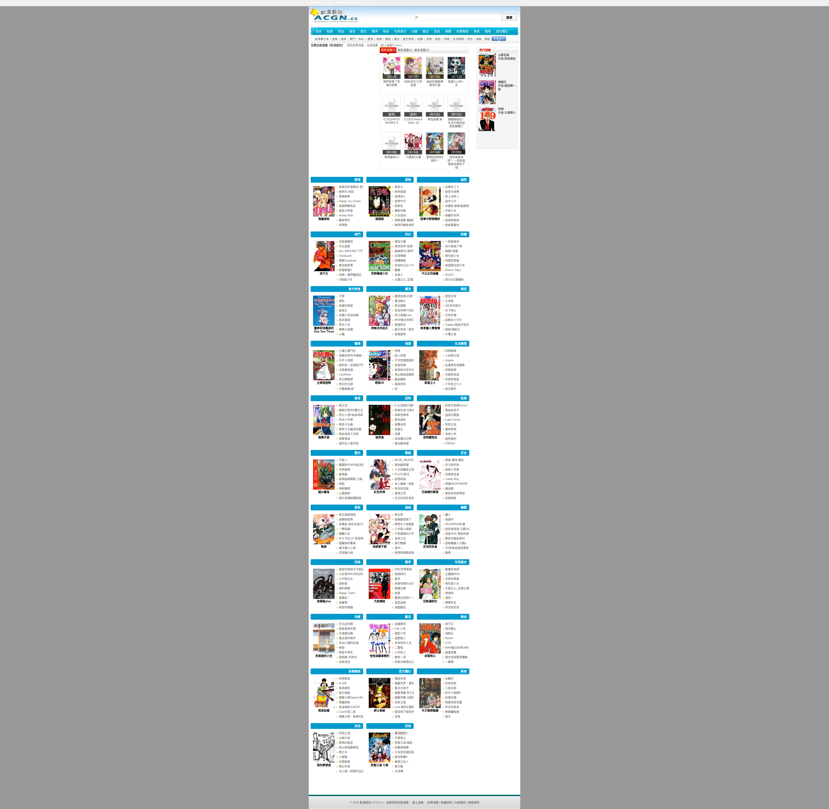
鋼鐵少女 (344, 533)
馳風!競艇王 (452, 329)
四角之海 (344, 733)
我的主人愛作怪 (349, 443)
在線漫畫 (403, 802)
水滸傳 (399, 771)
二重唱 (399, 647)
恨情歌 (343, 224)
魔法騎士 (400, 300)
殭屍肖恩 (400, 678)
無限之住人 (402, 761)
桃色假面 (400, 191)
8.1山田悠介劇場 (405, 405)
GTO (448, 642)
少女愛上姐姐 (403, 528)
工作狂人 (400, 652)
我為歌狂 (344, 688)
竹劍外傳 (450, 315)
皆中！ (399, 547)
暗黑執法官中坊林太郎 (409, 369)
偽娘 (479, 39)
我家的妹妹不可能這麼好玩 (356, 569)
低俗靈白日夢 (403, 438)
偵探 (379, 39)
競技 (388, 39)
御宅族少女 (452, 255)
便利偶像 (344, 588)
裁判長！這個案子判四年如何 (357, 365)
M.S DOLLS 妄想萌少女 (354, 538)
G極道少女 (345, 279)
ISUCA (449, 274)
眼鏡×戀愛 (451, 251)
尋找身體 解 (434, 119)
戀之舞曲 (344, 692)
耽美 (464, 398)
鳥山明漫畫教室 (349, 747)
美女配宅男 (452, 607)
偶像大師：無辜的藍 (351, 716)
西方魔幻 (405, 671)
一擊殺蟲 (344, 528)
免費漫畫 (432, 802)
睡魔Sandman (347, 260)
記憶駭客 (344, 761)
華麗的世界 (452, 215)
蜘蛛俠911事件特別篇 (408, 251)
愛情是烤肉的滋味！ (434, 158)
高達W (449, 519)
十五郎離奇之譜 (404, 469)
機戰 (464, 507)
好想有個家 (452, 379)
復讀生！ (344, 597)
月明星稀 (344, 469)
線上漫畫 (418, 802)
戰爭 (408, 562)
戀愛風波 (344, 438)
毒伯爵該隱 (402, 443)
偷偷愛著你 (452, 224)
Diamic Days (453, 270)
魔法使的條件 (347, 638)
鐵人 (448, 514)
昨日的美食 (452, 707)
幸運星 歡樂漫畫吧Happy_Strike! (465, 205)
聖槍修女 (400, 324)
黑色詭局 (400, 419)
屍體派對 (400, 424)
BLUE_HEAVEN (405, 460)
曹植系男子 (452, 410)
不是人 (343, 460)
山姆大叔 (344, 737)
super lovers (452, 419)
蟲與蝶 (449, 488)
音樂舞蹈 (354, 671)
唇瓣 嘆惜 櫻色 (454, 460)
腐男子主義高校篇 (350, 429)
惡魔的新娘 (346, 305)
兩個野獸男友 (347, 205)
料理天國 (450, 697)
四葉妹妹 (450, 350)
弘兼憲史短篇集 (455, 365)
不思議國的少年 (404, 533)
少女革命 (400, 215)
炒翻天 (449, 678)
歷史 (357, 452)
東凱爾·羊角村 (348, 657)
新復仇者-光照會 (405, 410)
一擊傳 (449, 661)
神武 (342, 483)
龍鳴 (448, 552)
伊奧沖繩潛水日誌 (406, 661)
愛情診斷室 (346, 742)
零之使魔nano (403, 315)
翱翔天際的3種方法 (351, 410)
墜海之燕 (400, 493)
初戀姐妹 (450, 498)
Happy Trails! (347, 593)
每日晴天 (450, 388)
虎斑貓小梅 (346, 552)
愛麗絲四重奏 (347, 543)
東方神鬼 (408, 39)
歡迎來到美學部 (455, 493)
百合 (470, 39)
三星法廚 (450, 688)
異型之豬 (400, 241)
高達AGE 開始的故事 (458, 533)
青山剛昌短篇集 (404, 374)
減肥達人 (400, 638)
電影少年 (400, 633)
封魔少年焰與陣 (349, 315)
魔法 (397, 39)
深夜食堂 (344, 661)
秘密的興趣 (346, 607)
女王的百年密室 (404, 498)
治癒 (357, 616)
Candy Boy (452, 479)
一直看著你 (452, 241)
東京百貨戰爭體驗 (456, 657)
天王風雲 (344, 246)
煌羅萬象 (400, 260)
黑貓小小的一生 (456, 83)
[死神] (487, 130)
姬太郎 (399, 514)
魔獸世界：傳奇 (404, 683)
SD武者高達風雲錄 (457, 547)
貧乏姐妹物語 (347, 514)
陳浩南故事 (346, 265)
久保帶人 (510, 112)
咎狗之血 (450, 424)
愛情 (370, 39)
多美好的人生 (403, 642)
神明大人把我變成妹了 (409, 524)
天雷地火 (400, 737)
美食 (464, 671)
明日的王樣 (346, 384)
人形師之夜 (452, 355)
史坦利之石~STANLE (408, 265)
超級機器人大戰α (456, 543)
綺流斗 (399, 186)
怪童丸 (399, 429)
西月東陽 (344, 319)
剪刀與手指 (452, 464)
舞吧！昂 (400, 657)
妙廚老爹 (450, 683)
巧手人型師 (346, 360)
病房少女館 (452, 469)
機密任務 (400, 210)
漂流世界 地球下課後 (408, 246)
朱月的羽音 (402, 488)
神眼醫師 (344, 488)
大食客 (449, 300)
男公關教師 (346, 379)
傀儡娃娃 (344, 702)
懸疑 (487, 39)
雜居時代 (344, 220)
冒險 (335, 39)
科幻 (361, 39)
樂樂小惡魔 (346, 329)
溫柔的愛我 (452, 414)
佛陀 (342, 300)
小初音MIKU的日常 (351, 574)
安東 (397, 593)
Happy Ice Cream (350, 201)
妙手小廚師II (453, 692)
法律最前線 (346, 369)
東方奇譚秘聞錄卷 (350, 498)
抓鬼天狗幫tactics (456, 405)
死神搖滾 (344, 678)
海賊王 (449, 633)
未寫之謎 (400, 702)
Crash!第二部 (347, 711)
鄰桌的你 (400, 384)
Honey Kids (346, 215)
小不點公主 (346, 578)
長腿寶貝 (400, 623)
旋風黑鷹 (450, 652)
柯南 (397, 350)
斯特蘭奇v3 (391, 157)
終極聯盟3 (345, 270)
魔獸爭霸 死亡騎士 (406, 692)
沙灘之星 (450, 334)
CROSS (450, 443)
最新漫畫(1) (388, 50)
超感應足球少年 (455, 265)
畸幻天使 (344, 766)
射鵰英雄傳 (402, 747)
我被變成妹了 (403, 519)
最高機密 (400, 379)
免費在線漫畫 (319, 45)
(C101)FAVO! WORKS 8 (391, 121)
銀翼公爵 (400, 588)
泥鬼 (397, 716)
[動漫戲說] (336, 22)
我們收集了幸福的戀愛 (391, 83)
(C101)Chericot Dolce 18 (413, 121)
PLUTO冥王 (402, 474)
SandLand (345, 255)
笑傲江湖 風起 (403, 742)
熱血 (464, 616)
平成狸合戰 (346, 633)
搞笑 (343, 39)
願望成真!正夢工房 (406, 296)
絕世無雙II (401, 756)
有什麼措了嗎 (453, 246)
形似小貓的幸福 (349, 642)
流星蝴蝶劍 (346, 241)
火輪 (342, 334)
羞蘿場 (343, 602)
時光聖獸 (400, 305)
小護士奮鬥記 (347, 350)
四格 (446, 39)
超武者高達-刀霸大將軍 (459, 528)
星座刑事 (400, 365)
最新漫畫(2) (405, 50)
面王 (448, 716)
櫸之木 (343, 752)
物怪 (342, 647)
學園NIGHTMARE (456, 483)
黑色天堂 (450, 296)
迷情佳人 (400, 196)
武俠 (408, 726)
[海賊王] (487, 103)
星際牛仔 (400, 201)
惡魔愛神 (400, 334)
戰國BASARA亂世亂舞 (353, 464)
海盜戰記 (400, 607)
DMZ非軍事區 (403, 569)
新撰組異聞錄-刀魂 (350, 479)
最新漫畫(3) (421, 50)
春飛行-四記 (346, 191)
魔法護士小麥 (347, 547)
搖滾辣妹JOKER (349, 707)
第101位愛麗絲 (454, 279)
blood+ (449, 638)
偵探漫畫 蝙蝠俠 (405, 220)
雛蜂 (397, 270)
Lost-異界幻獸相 (405, 707)
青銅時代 (400, 574)
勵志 (408, 616)
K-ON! (343, 683)
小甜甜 (343, 756)
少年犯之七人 (453, 384)
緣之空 (343, 405)
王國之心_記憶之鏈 (407, 279)
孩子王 (449, 623)
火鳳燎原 (344, 493)
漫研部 (343, 583)
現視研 (449, 593)
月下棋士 (450, 310)
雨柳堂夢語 (402, 414)
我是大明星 (346, 210)
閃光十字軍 (346, 419)
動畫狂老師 (452, 569)
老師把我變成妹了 (406, 552)
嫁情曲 (343, 474)
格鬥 (352, 39)
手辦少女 (450, 210)
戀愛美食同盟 (453, 702)
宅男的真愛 (452, 578)
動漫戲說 (365, 802)
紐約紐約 (450, 438)
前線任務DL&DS (405, 583)
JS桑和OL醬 (413, 157)
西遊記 (399, 205)
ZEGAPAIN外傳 (455, 524)
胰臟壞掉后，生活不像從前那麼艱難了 (456, 123)
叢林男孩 (450, 429)
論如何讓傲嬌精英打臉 (434, 83)
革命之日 (400, 538)
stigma (449, 360)
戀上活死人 (452, 196)
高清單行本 (322, 39)
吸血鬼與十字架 (349, 433)
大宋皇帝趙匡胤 (404, 752)
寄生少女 (344, 324)
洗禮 (397, 433)
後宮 (357, 398)
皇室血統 (400, 602)
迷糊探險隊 (346, 519)
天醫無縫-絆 (346, 388)
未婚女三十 (452, 186)
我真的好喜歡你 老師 (352, 186)
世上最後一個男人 (406, 483)
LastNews (345, 374)
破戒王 (343, 310)
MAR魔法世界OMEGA (409, 319)
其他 (438, 39)
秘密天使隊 (452, 191)
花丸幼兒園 (346, 623)
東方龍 (399, 766)
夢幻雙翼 (400, 543)
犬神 (342, 296)
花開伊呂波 (452, 374)
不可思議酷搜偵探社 (407, 360)
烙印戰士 (450, 628)
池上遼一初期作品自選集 (354, 771)
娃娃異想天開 (347, 628)
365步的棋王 (453, 305)
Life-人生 (400, 628)
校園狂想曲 (452, 260)
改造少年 (450, 433)
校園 (420, 39)
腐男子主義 (346, 424)
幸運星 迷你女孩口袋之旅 (355, 524)
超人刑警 (400, 355)
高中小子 (450, 201)
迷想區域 (400, 479)
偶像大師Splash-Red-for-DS (356, 697)
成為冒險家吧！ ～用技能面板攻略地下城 (456, 162)
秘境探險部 (452, 220)
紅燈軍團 (400, 255)
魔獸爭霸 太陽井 (405, 697)
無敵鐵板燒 (452, 711)
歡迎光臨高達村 (455, 538)
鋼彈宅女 (450, 602)
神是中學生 (346, 652)
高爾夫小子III (453, 319)
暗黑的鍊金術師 (404, 224)
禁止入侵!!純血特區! (351, 414)
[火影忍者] (487, 76)
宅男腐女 (461, 562)
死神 (501, 109)
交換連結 (460, 802)
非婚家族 (450, 369)
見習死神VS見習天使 (408, 310)
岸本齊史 (510, 58)
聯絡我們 (473, 802)
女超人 (399, 274)
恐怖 (429, 39)
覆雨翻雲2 (401, 733)
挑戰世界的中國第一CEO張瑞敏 (359, 355)
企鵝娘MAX (452, 574)
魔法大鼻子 (402, 688)
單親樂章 (344, 196)
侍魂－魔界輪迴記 (350, 274)
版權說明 (446, 802)
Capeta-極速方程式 (457, 324)
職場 (357, 343)
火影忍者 (503, 55)
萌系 (357, 507)
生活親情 (458, 39)
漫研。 (449, 597)
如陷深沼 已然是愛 (413, 83)
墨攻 (397, 578)
